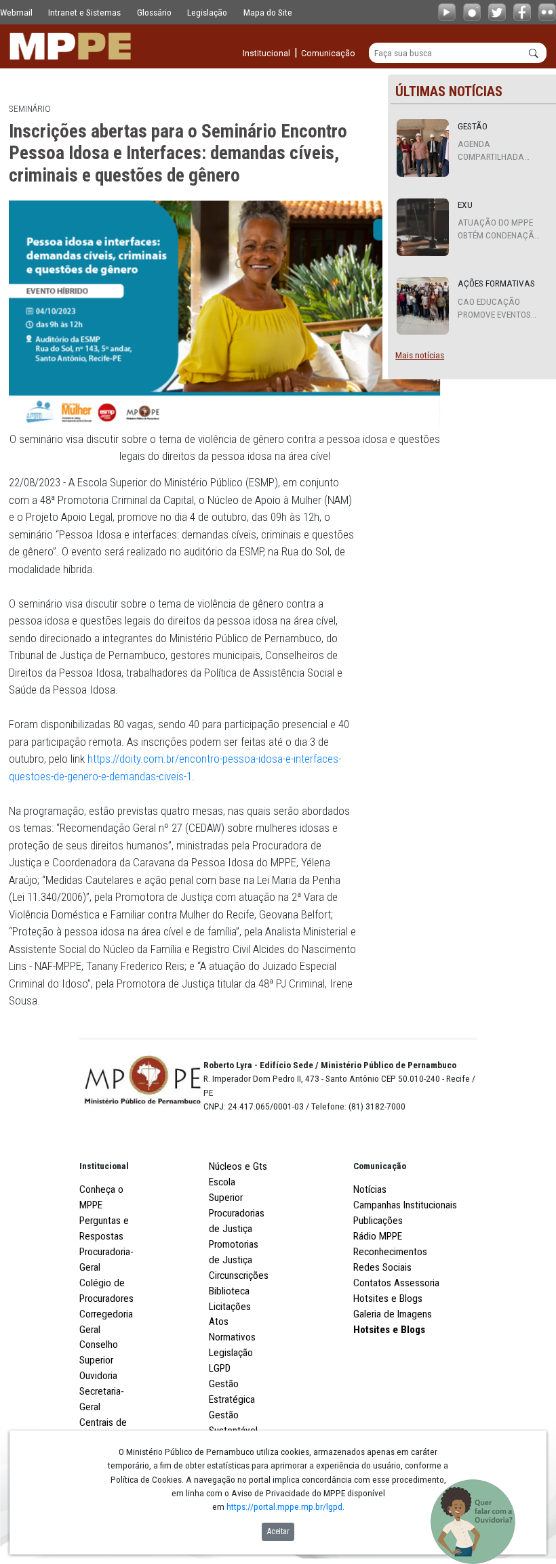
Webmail (16, 12)
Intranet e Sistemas (84, 12)
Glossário (154, 12)
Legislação (207, 12)
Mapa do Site (267, 12)
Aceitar (278, 1531)
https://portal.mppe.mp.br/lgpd (284, 1506)
